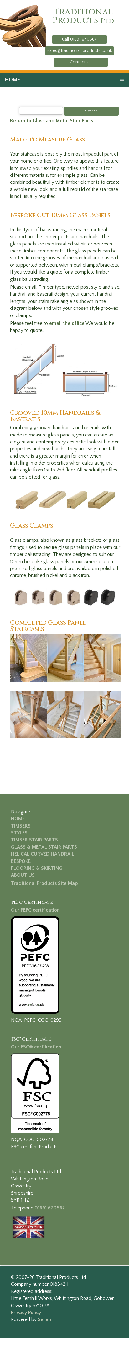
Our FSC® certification (36, 1047)
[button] (79, 39)
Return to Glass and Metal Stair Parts (51, 121)
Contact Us (81, 62)
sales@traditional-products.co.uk (79, 51)
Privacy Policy (26, 1312)
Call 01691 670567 (79, 39)
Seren (44, 1319)
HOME (12, 80)
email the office (67, 323)
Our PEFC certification (35, 910)
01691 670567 (49, 1208)
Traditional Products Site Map (44, 883)
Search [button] (91, 111)
